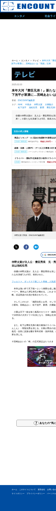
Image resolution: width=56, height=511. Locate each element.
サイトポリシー (18, 493)
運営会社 (41, 489)
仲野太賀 (38, 104)
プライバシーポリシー (36, 493)
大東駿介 (49, 104)
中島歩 (28, 104)
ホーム (14, 489)
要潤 (42, 107)
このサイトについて (27, 489)
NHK (20, 104)
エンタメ (19, 16)
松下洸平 (22, 107)
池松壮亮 (33, 107)
